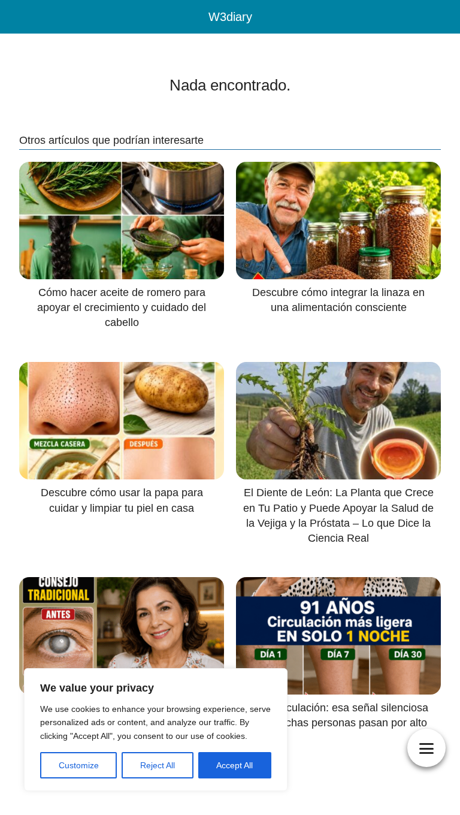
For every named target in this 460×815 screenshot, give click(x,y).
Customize (79, 765)
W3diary (230, 16)
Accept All (234, 765)
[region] (156, 729)
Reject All (157, 765)
